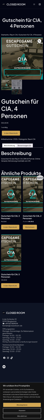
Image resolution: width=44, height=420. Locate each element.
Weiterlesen (29, 227)
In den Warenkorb (11, 133)
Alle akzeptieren (22, 405)
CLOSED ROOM (16, 4)
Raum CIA (13, 35)
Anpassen (22, 410)
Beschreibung (9, 145)
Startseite (5, 35)
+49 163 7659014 (11, 323)
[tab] (9, 146)
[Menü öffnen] (34, 4)
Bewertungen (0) (24, 145)
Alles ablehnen (22, 416)
